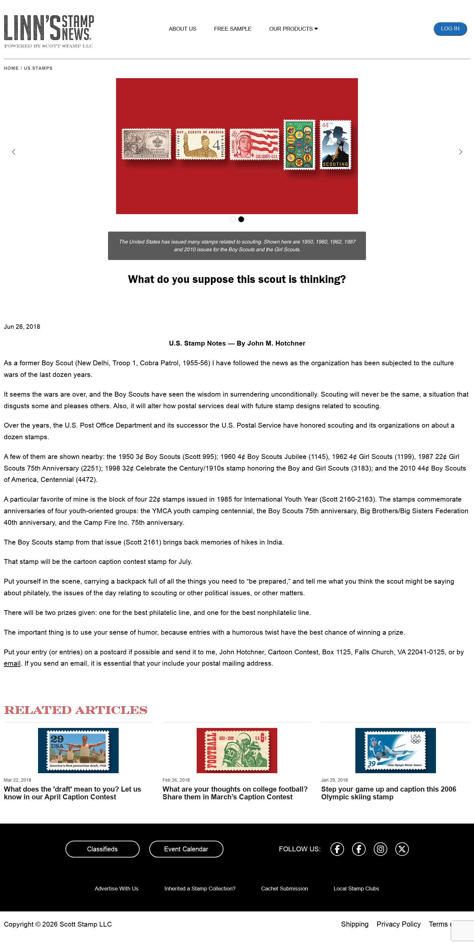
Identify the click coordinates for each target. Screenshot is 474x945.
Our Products (291, 29)
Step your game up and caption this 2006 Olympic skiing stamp (388, 793)
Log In (450, 29)
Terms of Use (449, 924)
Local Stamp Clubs (356, 889)
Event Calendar (186, 849)
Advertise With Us (117, 889)
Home (11, 68)
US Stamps (38, 68)
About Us (182, 29)
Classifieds (102, 849)
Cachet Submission (284, 889)
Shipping (355, 924)
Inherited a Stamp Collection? (199, 889)
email (12, 663)
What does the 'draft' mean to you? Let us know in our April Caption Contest (72, 793)
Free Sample (233, 29)
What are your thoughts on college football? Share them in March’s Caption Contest (235, 793)
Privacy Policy (399, 924)
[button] (13, 151)
